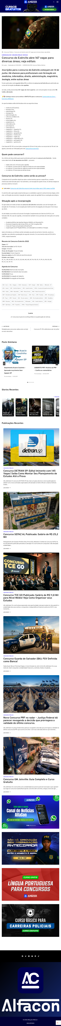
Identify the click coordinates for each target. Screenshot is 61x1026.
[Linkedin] (35, 956)
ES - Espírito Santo (28, 288)
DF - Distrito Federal (15, 288)
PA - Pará (31, 295)
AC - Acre (5, 285)
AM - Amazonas (23, 285)
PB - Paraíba (39, 295)
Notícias (25, 55)
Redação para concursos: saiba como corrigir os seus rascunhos (15, 329)
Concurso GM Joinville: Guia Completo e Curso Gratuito (28, 781)
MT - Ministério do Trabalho (9, 295)
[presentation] (15, 355)
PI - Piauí (5, 298)
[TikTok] (38, 956)
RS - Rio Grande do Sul (17, 301)
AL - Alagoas (13, 285)
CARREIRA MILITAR (6, 55)
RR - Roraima (6, 301)
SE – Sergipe (48, 301)
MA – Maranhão (14, 291)
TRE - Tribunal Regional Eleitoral (30, 305)
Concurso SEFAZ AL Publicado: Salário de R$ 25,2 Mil (30, 536)
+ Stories (56, 397)
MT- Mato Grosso (22, 295)
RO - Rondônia (49, 298)
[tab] (27, 382)
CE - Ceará (5, 288)
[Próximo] (57, 363)
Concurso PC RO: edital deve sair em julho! (46, 328)
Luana (30, 313)
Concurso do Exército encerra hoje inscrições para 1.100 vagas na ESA (32, 188)
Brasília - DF (48, 285)
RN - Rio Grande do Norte (36, 298)
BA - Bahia (40, 285)
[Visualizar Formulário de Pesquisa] (54, 2)
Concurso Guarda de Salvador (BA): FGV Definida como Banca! (30, 660)
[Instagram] (29, 956)
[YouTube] (32, 956)
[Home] (2, 52)
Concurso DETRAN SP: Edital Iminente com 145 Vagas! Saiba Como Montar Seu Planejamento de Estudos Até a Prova (30, 473)
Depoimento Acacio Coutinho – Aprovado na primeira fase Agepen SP (15, 370)
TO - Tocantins (16, 305)
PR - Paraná (13, 298)
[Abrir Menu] (57, 1)
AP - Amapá (32, 285)
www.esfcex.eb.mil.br (32, 149)
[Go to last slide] (4, 363)
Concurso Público (17, 55)
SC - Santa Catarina (37, 301)
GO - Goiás (5, 291)
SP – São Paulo (6, 305)
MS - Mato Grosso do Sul (38, 291)
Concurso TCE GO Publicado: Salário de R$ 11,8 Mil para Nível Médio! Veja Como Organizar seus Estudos (30, 598)
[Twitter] (25, 956)
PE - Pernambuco (49, 295)
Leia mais (7, 488)
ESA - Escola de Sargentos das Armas (44, 288)
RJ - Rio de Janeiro (23, 298)
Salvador (27, 301)
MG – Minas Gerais (25, 291)
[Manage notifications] (57, 1022)
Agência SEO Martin (30, 1023)
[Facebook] (22, 956)
